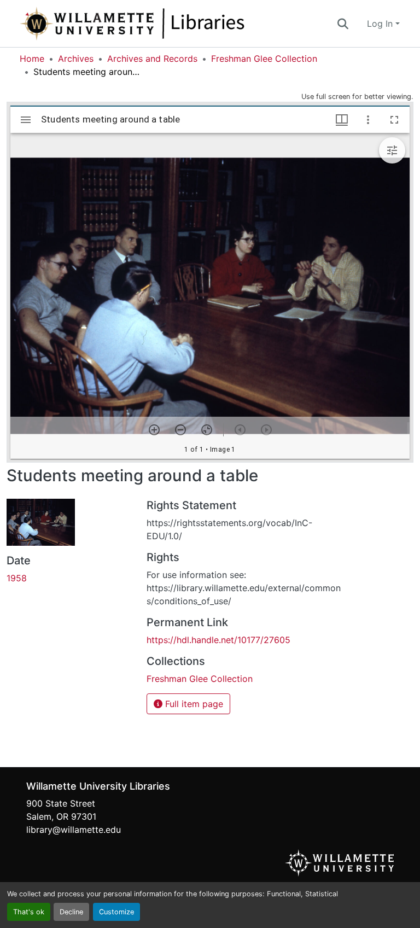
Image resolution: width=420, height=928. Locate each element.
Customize (116, 912)
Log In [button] (381, 23)
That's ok (28, 912)
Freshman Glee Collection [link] (264, 58)
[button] (168, 23)
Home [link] (32, 58)
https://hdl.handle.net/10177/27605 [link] (218, 639)
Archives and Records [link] (152, 58)
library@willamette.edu (73, 829)
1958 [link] (17, 578)
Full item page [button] (192, 703)
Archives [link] (76, 58)
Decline (71, 912)
